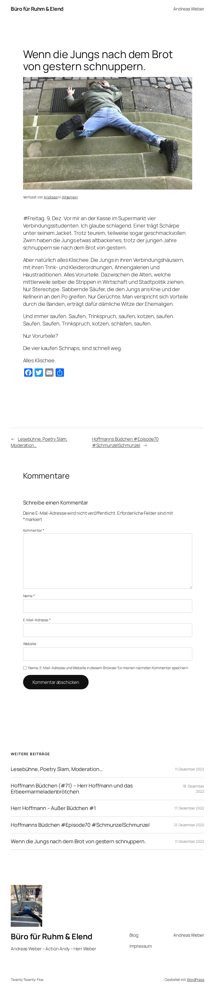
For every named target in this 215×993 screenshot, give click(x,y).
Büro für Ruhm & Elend (37, 8)
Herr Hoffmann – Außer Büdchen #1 (53, 808)
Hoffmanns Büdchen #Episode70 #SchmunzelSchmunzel (125, 442)
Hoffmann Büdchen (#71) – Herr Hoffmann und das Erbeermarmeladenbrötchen (71, 789)
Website (29, 643)
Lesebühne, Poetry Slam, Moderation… (57, 769)
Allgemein (70, 197)
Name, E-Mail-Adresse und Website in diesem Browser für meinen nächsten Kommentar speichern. (108, 667)
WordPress (195, 979)
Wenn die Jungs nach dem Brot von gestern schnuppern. (78, 841)
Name (29, 595)
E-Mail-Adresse (37, 619)
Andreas (50, 197)
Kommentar (33, 530)
